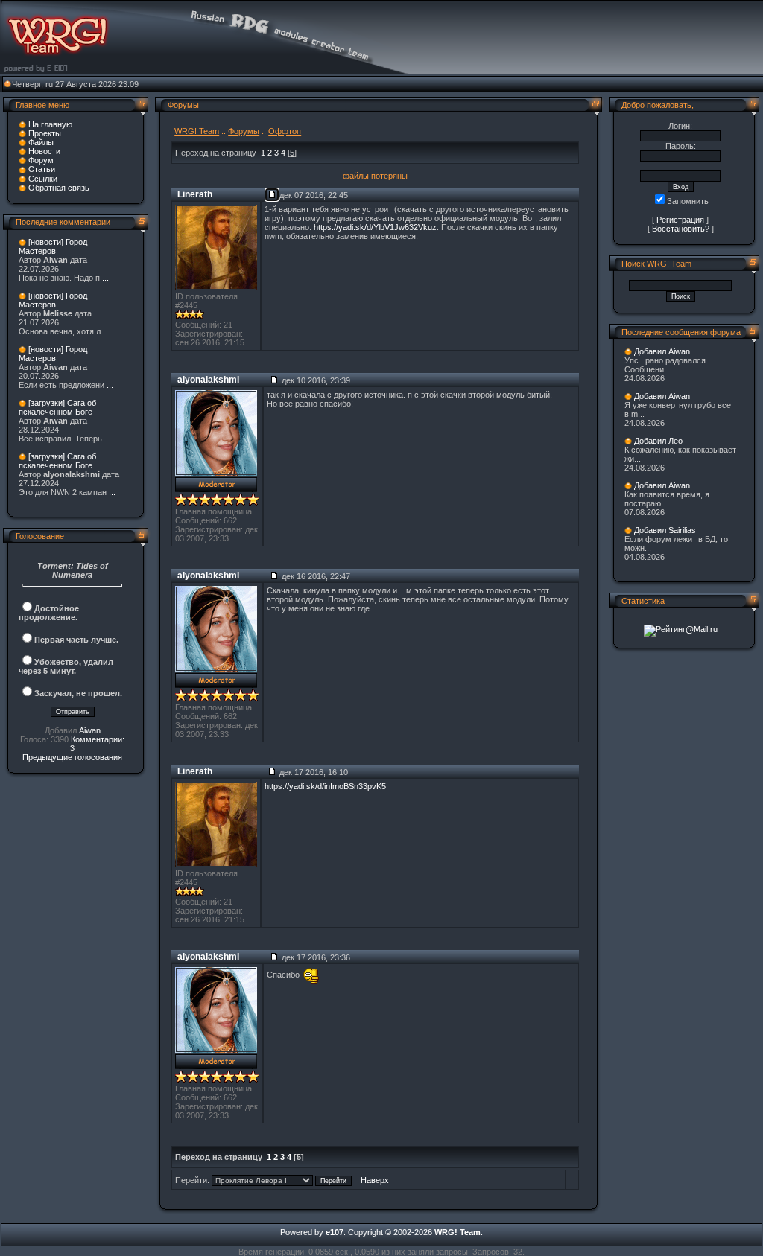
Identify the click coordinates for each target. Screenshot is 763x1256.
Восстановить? (680, 228)
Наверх (375, 1180)
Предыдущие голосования (72, 757)
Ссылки (42, 178)
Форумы (243, 131)
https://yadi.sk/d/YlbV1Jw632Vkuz (375, 227)
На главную (50, 124)
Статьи (41, 169)
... (105, 277)
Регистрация (680, 219)
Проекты (44, 133)
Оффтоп (284, 131)
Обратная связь (58, 187)
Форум (41, 160)
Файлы (41, 142)
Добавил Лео (658, 440)
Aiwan (90, 730)
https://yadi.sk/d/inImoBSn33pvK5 (325, 786)
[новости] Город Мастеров (53, 246)
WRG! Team (196, 131)
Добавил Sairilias (665, 530)
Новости (44, 151)
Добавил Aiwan (662, 351)
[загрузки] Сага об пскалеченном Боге (57, 407)
